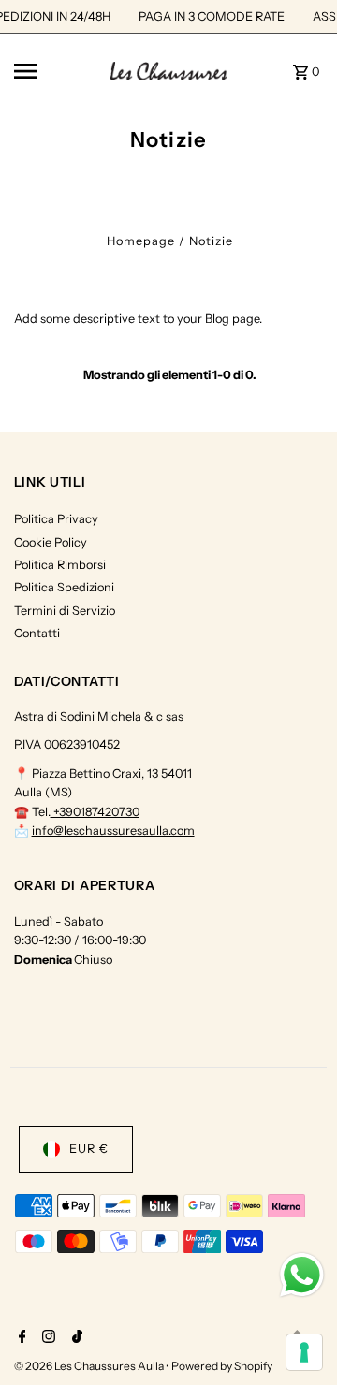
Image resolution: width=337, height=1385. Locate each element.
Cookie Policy (50, 542)
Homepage (141, 241)
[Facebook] (20, 1338)
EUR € (89, 1149)
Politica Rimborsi (60, 565)
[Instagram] (46, 1338)
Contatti (37, 633)
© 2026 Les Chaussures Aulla (90, 1366)
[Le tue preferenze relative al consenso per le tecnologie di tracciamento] (304, 1352)
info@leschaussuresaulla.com (113, 831)
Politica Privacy (56, 519)
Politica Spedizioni (64, 587)
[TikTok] (74, 1338)
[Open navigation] (56, 71)
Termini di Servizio (64, 611)
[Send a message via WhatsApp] (302, 1275)
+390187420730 (95, 812)
